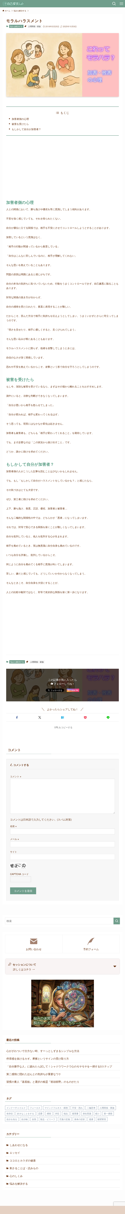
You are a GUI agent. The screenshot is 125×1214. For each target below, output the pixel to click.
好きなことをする (25, 1113)
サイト (13, 851)
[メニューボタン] (121, 3)
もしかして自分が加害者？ (26, 129)
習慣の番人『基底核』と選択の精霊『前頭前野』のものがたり (42, 1082)
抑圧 (57, 1113)
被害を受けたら (20, 124)
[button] (17, 717)
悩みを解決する (16, 26)
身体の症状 (79, 1119)
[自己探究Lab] (13, 3)
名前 (13, 826)
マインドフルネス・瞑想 (56, 1107)
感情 (49, 1113)
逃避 (91, 1119)
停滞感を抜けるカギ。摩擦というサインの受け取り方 (37, 1058)
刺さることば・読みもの (24, 1168)
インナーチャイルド (16, 1107)
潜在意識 (87, 1113)
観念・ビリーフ (47, 1119)
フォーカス (35, 1107)
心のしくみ (16, 1176)
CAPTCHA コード (19, 874)
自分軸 (24, 1119)
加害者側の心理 (20, 119)
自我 (34, 1119)
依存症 (10, 1113)
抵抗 (66, 1113)
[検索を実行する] (116, 921)
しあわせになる (19, 1145)
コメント (15, 776)
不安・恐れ (77, 1107)
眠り (97, 1113)
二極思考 (91, 1107)
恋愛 (40, 1113)
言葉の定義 (64, 1119)
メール (14, 839)
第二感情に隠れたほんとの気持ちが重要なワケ (33, 1074)
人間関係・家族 (34, 26)
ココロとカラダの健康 (23, 1160)
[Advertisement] (62, 169)
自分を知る (12, 1119)
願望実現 (101, 1119)
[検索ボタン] (114, 3)
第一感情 (108, 1113)
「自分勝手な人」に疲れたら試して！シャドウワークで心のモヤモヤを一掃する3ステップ (59, 1066)
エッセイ (15, 1152)
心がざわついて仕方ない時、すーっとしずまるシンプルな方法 (42, 1051)
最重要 (75, 1113)
